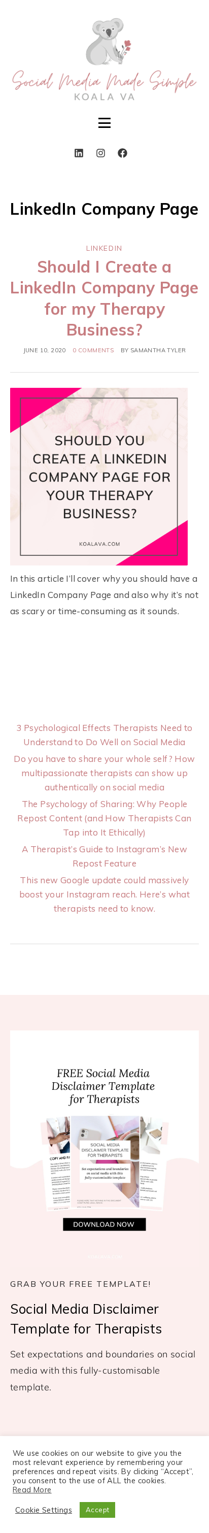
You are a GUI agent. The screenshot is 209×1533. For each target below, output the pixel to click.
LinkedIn (104, 248)
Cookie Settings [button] (43, 1510)
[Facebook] (122, 152)
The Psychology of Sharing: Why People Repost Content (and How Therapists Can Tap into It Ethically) (104, 818)
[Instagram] (101, 152)
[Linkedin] (79, 152)
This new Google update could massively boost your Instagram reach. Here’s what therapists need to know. (104, 894)
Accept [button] (97, 1510)
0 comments (93, 350)
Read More (32, 1489)
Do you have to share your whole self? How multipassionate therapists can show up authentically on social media (104, 772)
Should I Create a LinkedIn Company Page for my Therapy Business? (104, 298)
